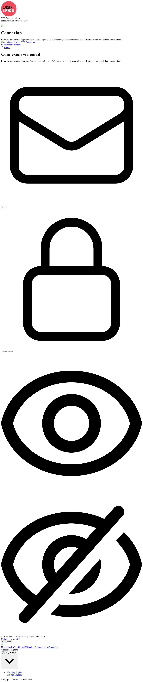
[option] (74, 672)
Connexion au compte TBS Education (18, 42)
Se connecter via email (11, 45)
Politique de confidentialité (46, 647)
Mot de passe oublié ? (10, 639)
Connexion (6, 642)
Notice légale (7, 647)
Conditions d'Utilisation (23, 647)
